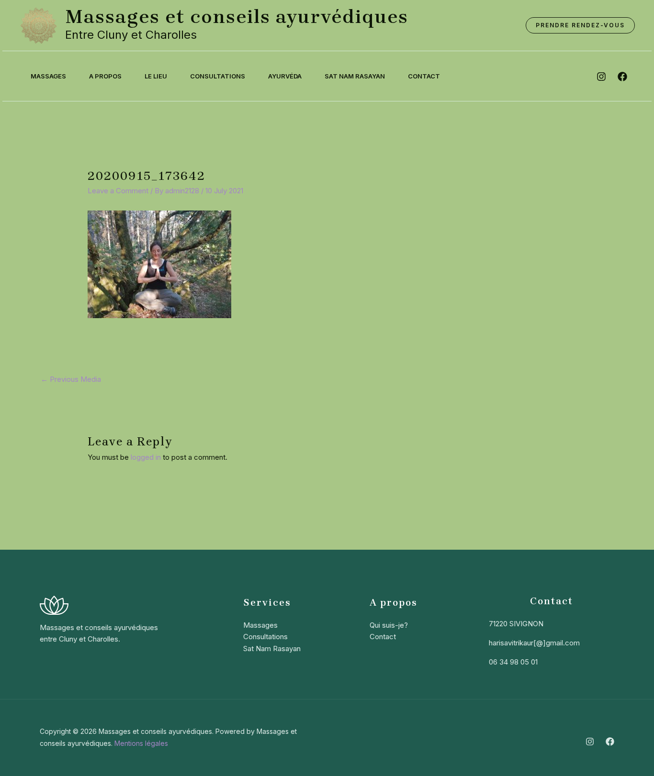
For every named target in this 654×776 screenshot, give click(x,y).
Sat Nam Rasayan (355, 76)
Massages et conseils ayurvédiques (236, 16)
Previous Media (71, 379)
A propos (105, 76)
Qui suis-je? (389, 625)
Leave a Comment (118, 190)
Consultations (217, 76)
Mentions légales (141, 743)
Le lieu (156, 76)
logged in (146, 457)
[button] (580, 25)
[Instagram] (590, 741)
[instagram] (601, 76)
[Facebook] (610, 741)
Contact (424, 76)
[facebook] (622, 76)
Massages (48, 76)
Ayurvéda (285, 76)
